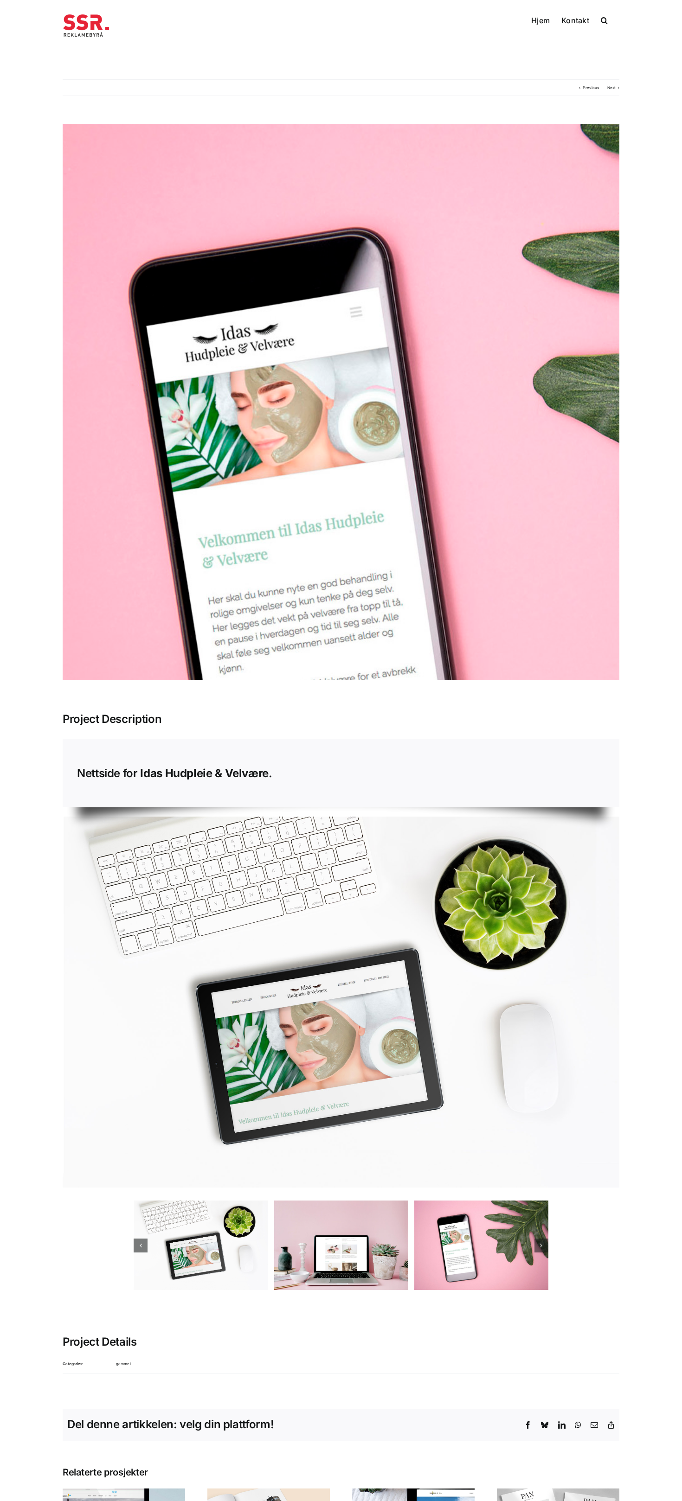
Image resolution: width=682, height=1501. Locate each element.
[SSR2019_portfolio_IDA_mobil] (481, 1245)
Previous (591, 87)
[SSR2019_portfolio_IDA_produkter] (341, 1245)
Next (611, 87)
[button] (604, 19)
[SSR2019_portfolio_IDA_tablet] (201, 1245)
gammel (123, 1363)
